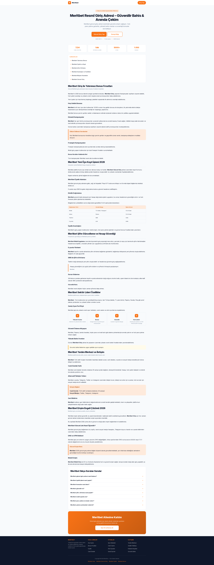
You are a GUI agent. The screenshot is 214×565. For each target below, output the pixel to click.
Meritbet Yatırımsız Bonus (79, 60)
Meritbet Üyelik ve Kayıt (79, 64)
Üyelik (89, 548)
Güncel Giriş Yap (99, 34)
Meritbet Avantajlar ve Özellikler (81, 71)
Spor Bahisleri (112, 543)
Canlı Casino (111, 545)
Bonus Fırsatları (92, 545)
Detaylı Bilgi (115, 34)
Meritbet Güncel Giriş (78, 79)
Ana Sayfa (91, 543)
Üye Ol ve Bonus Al (107, 528)
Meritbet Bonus (122, 561)
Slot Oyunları (111, 548)
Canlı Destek (91, 551)
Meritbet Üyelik (113, 561)
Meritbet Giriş (91, 561)
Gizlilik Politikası (132, 545)
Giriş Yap (141, 2)
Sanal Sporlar (111, 551)
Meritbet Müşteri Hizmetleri (80, 75)
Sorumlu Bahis (132, 551)
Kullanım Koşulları (132, 548)
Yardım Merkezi (132, 543)
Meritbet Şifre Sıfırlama (79, 68)
